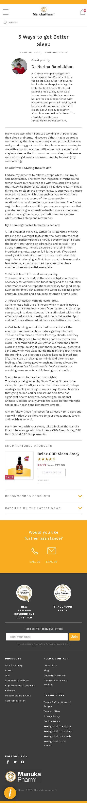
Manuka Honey (13, 665)
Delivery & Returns (55, 675)
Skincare (10, 690)
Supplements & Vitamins (20, 685)
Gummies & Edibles (17, 680)
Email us (51, 561)
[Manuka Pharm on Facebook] (8, 762)
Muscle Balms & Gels (18, 695)
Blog (46, 670)
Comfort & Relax (15, 700)
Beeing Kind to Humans (57, 726)
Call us (35, 561)
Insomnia (50, 52)
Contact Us (50, 665)
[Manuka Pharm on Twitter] (15, 762)
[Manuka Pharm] (43, 11)
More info (43, 480)
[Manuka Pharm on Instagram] (23, 762)
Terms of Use (52, 711)
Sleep (63, 52)
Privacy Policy (52, 716)
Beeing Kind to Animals (57, 736)
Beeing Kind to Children (58, 731)
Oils (7, 675)
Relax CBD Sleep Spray (59, 454)
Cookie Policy (52, 721)
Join (74, 636)
